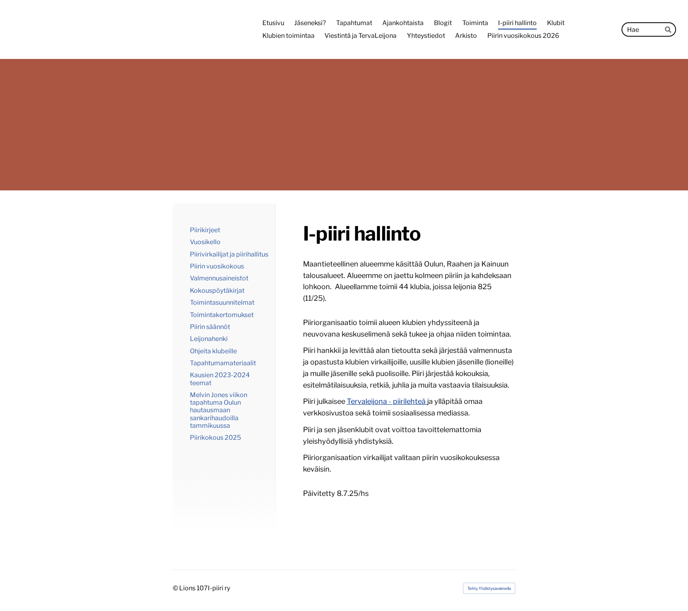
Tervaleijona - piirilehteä (387, 401)
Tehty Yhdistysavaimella (489, 588)
